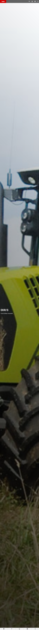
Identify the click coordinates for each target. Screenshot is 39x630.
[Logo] (3, 1)
